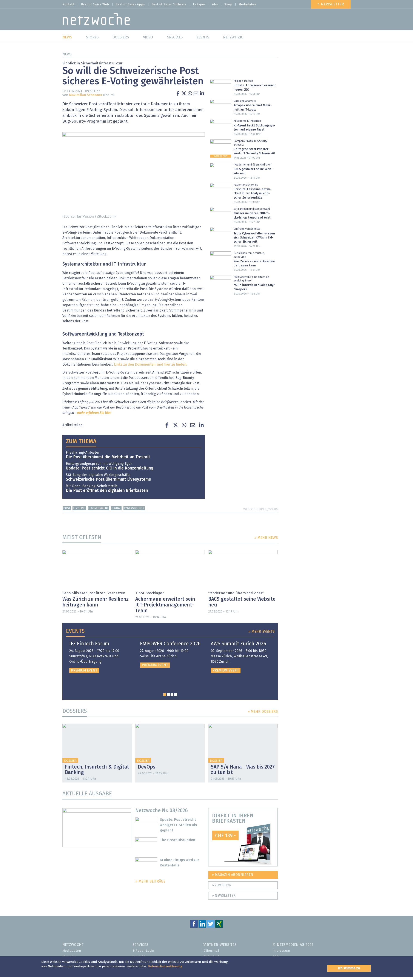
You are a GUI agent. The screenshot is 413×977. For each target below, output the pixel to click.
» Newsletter (330, 4)
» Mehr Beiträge (150, 881)
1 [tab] (164, 694)
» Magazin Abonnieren (232, 875)
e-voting (79, 508)
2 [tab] (168, 694)
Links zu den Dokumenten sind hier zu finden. (150, 364)
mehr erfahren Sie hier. (94, 413)
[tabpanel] (99, 657)
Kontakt (68, 4)
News (67, 54)
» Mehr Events (261, 632)
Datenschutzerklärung (165, 966)
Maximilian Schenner (85, 95)
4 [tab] (175, 694)
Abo (215, 4)
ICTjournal (210, 950)
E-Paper (199, 4)
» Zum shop (221, 885)
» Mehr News (266, 538)
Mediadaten (247, 4)
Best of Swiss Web (95, 4)
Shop (228, 4)
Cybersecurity (134, 508)
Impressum (281, 950)
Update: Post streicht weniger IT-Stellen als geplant (178, 825)
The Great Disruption (177, 840)
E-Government (98, 508)
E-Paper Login (143, 950)
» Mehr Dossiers (263, 712)
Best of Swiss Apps (130, 4)
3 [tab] (172, 694)
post (66, 508)
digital (116, 508)
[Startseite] (96, 20)
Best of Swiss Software (169, 4)
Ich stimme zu (349, 968)
